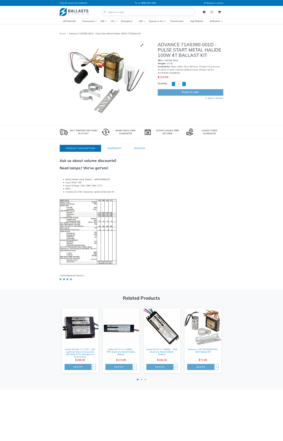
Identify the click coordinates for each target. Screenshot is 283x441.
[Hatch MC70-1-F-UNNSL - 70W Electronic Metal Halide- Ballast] (121, 327)
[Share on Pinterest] (71, 279)
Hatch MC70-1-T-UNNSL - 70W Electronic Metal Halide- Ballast (162, 352)
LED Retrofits (69, 21)
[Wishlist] (211, 12)
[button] (88, 21)
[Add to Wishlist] (94, 367)
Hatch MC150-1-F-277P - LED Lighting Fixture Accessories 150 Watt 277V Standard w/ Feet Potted (80, 353)
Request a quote (215, 3)
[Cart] (219, 12)
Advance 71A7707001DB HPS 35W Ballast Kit (203, 350)
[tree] (106, 80)
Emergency (126, 21)
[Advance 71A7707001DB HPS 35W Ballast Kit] (203, 327)
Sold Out (78, 367)
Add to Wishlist (215, 98)
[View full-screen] (142, 45)
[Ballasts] (74, 12)
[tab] (80, 148)
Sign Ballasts (196, 21)
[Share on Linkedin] (67, 279)
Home (63, 33)
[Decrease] (173, 84)
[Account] (204, 12)
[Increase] (184, 84)
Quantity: (163, 83)
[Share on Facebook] (60, 279)
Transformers (177, 21)
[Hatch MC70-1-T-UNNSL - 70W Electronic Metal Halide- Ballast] (162, 327)
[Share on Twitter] (64, 279)
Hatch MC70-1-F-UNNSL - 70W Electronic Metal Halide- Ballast (121, 352)
